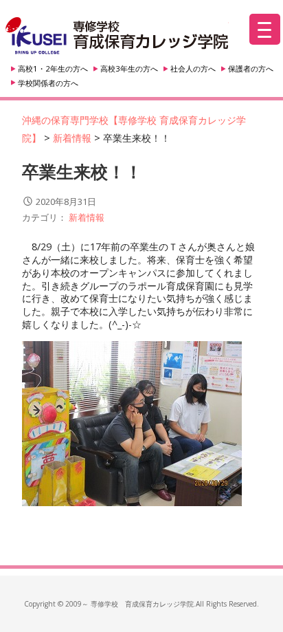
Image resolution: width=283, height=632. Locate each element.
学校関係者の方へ (48, 83)
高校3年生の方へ (129, 68)
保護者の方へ (250, 68)
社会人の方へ (193, 68)
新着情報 (86, 217)
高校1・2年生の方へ (53, 68)
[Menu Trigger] (264, 29)
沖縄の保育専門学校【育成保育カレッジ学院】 (117, 36)
